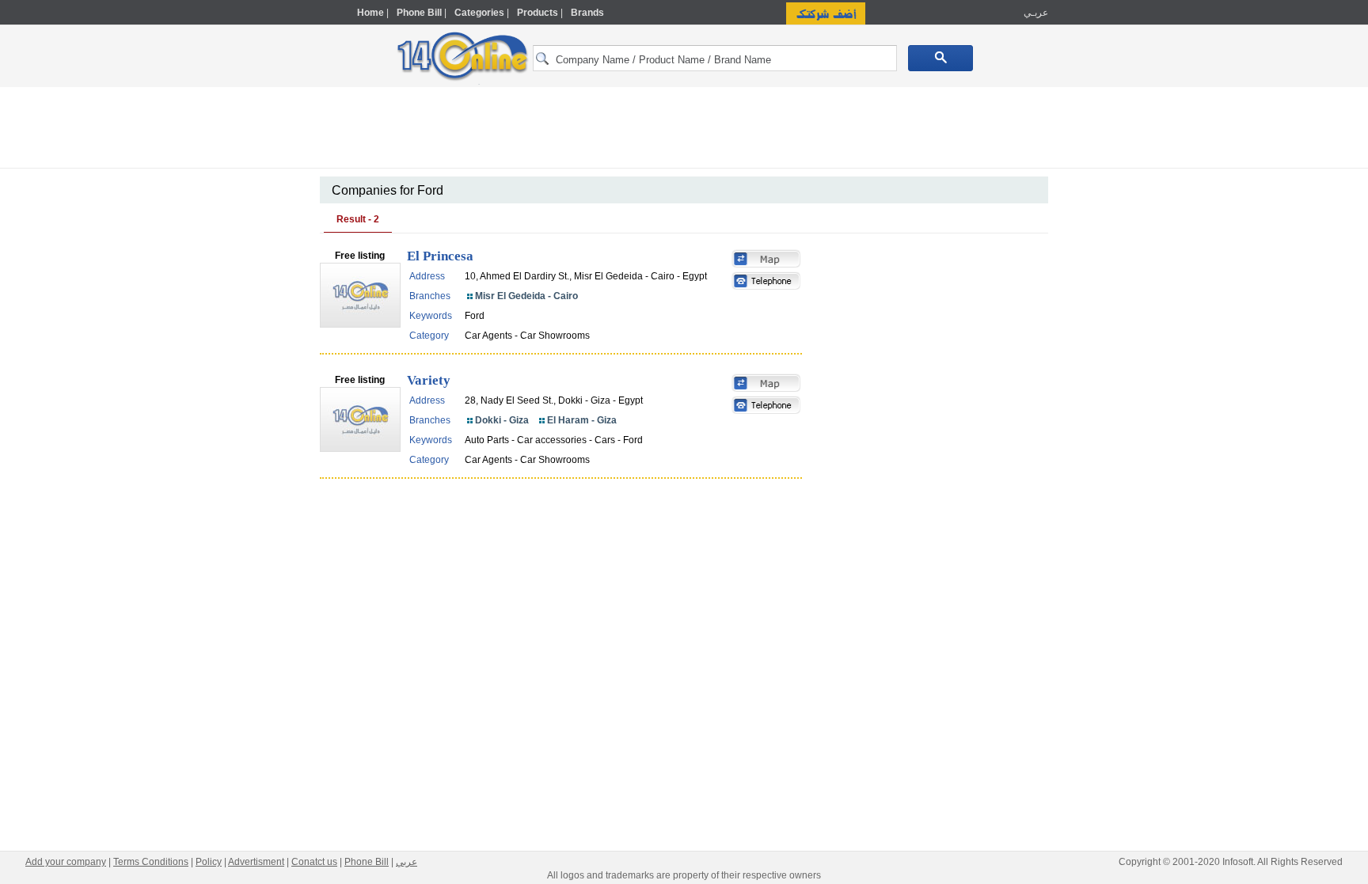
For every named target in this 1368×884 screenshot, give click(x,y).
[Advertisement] (1117, 338)
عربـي (1034, 12)
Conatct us (314, 861)
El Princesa (440, 256)
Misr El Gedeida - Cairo (526, 296)
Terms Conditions (150, 861)
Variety (428, 380)
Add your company (65, 861)
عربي (406, 861)
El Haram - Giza (582, 420)
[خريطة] (766, 260)
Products (537, 12)
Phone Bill (419, 12)
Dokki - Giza (502, 420)
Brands (587, 12)
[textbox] (715, 58)
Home (370, 12)
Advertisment (256, 861)
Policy (209, 861)
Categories (479, 12)
